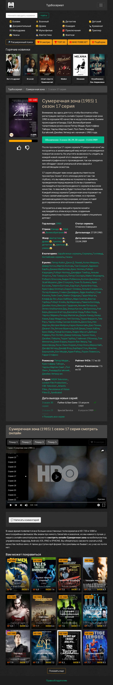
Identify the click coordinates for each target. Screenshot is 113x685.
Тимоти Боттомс (60, 285)
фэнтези (60, 244)
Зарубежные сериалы (69, 253)
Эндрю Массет (80, 331)
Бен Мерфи (61, 351)
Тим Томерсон (59, 275)
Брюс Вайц (48, 331)
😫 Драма (41, 26)
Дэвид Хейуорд (72, 335)
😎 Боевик (14, 21)
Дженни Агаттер (57, 312)
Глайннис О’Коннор (86, 338)
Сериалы (87, 253)
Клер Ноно (83, 345)
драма (45, 241)
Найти (44, 15)
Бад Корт (75, 285)
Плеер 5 (52, 442)
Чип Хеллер (73, 318)
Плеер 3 (39, 442)
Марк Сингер (80, 298)
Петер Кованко (50, 292)
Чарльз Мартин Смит (53, 367)
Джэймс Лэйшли (51, 338)
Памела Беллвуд (90, 302)
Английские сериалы (53, 257)
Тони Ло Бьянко (82, 282)
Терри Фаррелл (88, 318)
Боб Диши (79, 328)
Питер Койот (58, 262)
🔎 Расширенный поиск (20, 42)
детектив (47, 244)
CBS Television (49, 385)
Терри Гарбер (68, 338)
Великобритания (55, 232)
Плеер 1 (13, 442)
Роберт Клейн (58, 302)
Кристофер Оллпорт (53, 288)
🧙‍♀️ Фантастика (43, 35)
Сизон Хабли (92, 328)
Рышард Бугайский (59, 370)
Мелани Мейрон (59, 325)
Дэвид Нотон (49, 265)
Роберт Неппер (62, 272)
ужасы (45, 248)
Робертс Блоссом (51, 279)
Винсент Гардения (67, 305)
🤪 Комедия (68, 26)
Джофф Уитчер (50, 348)
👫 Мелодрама (17, 30)
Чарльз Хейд (55, 321)
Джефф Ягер (65, 348)
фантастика (55, 238)
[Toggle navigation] (101, 5)
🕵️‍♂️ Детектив (69, 21)
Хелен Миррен (91, 262)
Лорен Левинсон (90, 351)
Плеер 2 (26, 442)
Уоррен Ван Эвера (77, 341)
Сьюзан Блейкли (71, 321)
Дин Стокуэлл (65, 282)
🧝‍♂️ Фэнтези (68, 35)
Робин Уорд (90, 312)
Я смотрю (98, 442)
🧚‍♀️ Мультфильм (44, 30)
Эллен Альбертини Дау (54, 308)
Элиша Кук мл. (75, 308)
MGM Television (59, 379)
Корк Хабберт (65, 298)
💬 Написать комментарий (25, 520)
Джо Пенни (95, 325)
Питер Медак (61, 360)
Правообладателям (56, 680)
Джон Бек (86, 321)
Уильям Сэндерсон (92, 288)
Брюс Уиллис (78, 269)
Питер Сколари (76, 275)
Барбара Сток (80, 348)
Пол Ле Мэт (57, 335)
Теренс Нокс (88, 335)
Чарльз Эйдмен (50, 315)
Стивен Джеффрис (69, 292)
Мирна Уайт (96, 345)
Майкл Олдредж (72, 295)
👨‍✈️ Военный (42, 21)
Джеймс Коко (49, 305)
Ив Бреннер (89, 308)
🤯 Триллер (95, 30)
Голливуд (98, 253)
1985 (58, 223)
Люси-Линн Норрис (65, 345)
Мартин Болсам (65, 265)
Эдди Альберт (87, 292)
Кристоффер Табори (53, 363)
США (65, 229)
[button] (53, 416)
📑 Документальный (18, 26)
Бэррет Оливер (73, 288)
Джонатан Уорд (75, 312)
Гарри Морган (89, 295)
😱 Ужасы (14, 35)
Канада (55, 229)
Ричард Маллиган (68, 315)
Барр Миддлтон (57, 318)
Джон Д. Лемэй (74, 262)
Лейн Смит (56, 295)
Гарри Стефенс (50, 354)
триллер (57, 241)
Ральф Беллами (63, 331)
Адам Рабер (74, 351)
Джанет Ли (48, 328)
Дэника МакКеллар (60, 269)
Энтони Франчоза (64, 328)
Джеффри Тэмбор (80, 272)
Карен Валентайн (78, 325)
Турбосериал (55, 5)
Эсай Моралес (49, 282)
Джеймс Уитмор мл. (52, 373)
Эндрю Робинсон (71, 279)
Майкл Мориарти (94, 275)
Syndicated (56, 392)
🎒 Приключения (71, 30)
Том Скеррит (81, 265)
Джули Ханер (86, 315)
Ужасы (68, 257)
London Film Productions (54, 382)
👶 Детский (95, 21)
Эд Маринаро (74, 302)
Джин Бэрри (60, 341)
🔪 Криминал (96, 26)
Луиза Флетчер (88, 285)
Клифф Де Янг (49, 298)
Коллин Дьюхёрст (90, 279)
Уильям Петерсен (87, 305)
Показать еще (56, 670)
